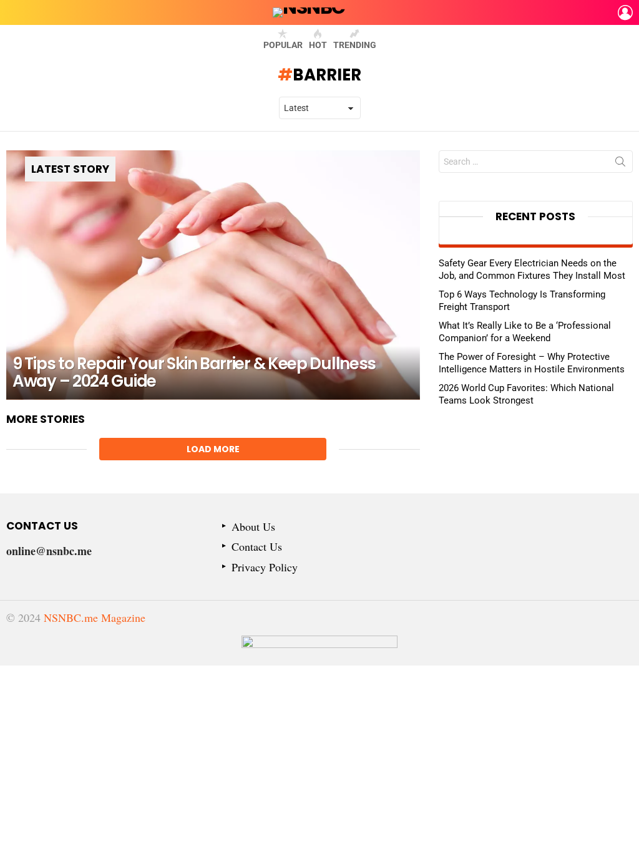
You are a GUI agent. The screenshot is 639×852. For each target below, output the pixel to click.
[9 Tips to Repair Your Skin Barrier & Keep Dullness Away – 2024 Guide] (213, 275)
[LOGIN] (625, 12)
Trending (354, 45)
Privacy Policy (265, 567)
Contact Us (257, 547)
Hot (318, 45)
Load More (213, 449)
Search (620, 164)
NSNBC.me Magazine (94, 617)
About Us (253, 527)
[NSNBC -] (319, 651)
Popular (283, 45)
